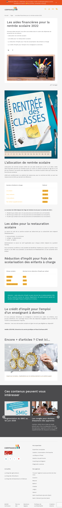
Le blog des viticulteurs (11, 476)
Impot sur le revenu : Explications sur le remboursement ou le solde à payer (29, 376)
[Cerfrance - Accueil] (11, 9)
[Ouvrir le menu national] (57, 9)
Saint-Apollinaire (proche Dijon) (42, 495)
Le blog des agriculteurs (12, 473)
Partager (54, 85)
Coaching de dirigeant (39, 461)
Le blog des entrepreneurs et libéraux (16, 479)
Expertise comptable (39, 449)
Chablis (35, 486)
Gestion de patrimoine (39, 458)
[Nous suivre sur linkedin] (8, 50)
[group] (17, 417)
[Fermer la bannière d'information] (56, 2)
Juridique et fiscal (38, 455)
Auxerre (35, 477)
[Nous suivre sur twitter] (14, 458)
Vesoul (34, 492)
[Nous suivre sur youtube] (18, 458)
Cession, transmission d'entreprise (43, 452)
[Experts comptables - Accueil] (9, 453)
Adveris (51, 506)
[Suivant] (58, 416)
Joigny (34, 489)
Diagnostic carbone (38, 464)
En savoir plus (17, 417)
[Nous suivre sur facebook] (12, 50)
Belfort (35, 483)
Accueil (6, 15)
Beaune (35, 480)
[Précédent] (3, 416)
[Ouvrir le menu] (53, 9)
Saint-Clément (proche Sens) (41, 498)
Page (11, 15)
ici (45, 3)
